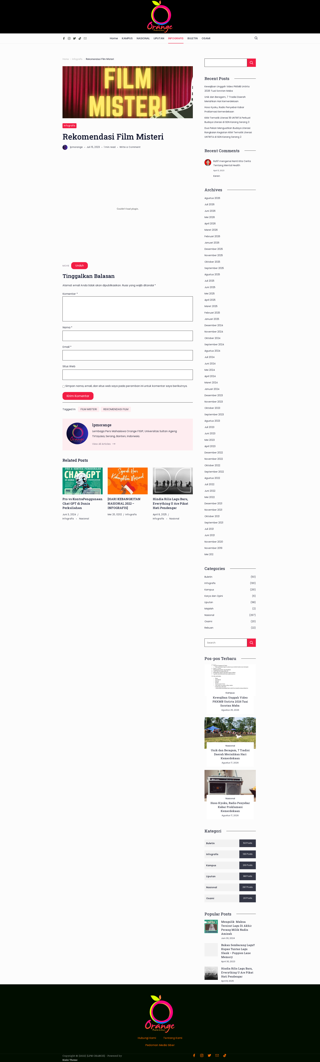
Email (67, 347)
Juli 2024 (209, 357)
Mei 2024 (209, 370)
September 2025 (214, 268)
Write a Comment (130, 147)
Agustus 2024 (212, 350)
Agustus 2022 (212, 478)
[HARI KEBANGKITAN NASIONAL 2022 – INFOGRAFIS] (124, 503)
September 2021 (213, 522)
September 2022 (214, 471)
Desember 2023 (213, 395)
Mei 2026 (209, 217)
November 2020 (213, 541)
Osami (208, 621)
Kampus (209, 589)
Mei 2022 (209, 497)
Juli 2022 (209, 484)
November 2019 (213, 548)
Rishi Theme (70, 1060)
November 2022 (213, 459)
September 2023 (214, 414)
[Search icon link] (256, 38)
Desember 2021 (213, 503)
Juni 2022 (209, 490)
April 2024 (210, 376)
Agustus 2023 (212, 420)
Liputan (208, 602)
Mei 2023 (209, 440)
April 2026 (210, 223)
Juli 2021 (209, 529)
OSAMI (206, 38)
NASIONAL (143, 38)
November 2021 (213, 509)
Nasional (84, 518)
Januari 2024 (212, 389)
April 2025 (210, 300)
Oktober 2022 (212, 465)
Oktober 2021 (212, 516)
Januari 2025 (211, 319)
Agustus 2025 (212, 274)
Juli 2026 (209, 204)
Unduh (79, 265)
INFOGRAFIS (176, 38)
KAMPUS (127, 38)
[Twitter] (74, 38)
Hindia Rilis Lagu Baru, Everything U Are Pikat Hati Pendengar (170, 503)
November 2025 (213, 255)
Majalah (209, 608)
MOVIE (65, 265)
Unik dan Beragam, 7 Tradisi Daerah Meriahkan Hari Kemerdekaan (230, 754)
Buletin (208, 576)
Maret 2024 (211, 382)
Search (251, 643)
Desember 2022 (213, 452)
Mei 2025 (209, 293)
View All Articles (101, 444)
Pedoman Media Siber (160, 1045)
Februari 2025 (212, 312)
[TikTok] (79, 38)
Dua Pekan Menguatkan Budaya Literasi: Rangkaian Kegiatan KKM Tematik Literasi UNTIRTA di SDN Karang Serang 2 (228, 132)
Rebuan (208, 627)
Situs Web (68, 366)
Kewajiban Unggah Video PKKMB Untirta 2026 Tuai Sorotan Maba (230, 701)
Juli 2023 (209, 427)
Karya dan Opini (213, 596)
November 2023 (213, 401)
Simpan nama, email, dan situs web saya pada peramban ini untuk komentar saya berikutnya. (126, 386)
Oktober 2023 (212, 408)
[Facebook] (63, 38)
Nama (67, 327)
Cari (251, 63)
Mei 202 (208, 554)
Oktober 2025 (212, 261)
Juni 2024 (210, 363)
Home (114, 38)
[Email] (85, 38)
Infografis (69, 125)
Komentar (70, 294)
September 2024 (214, 344)
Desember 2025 (213, 249)
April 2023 (210, 446)
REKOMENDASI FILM (115, 409)
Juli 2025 (209, 280)
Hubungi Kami (147, 1038)
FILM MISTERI (88, 409)
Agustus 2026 (212, 198)
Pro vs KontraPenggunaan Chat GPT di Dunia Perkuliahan (82, 503)
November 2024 (213, 331)
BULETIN (193, 38)
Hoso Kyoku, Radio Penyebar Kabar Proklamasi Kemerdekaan (230, 807)
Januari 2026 (211, 242)
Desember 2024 (213, 325)
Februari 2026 (212, 236)
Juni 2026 (210, 211)
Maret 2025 (211, 306)
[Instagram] (69, 38)
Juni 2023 (209, 433)
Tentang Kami (172, 1038)
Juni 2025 (209, 287)
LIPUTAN (159, 38)
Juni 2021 (209, 535)
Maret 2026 (211, 230)
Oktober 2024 (212, 338)
